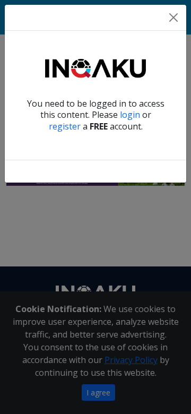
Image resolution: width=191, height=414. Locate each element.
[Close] (173, 17)
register (65, 126)
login (130, 114)
